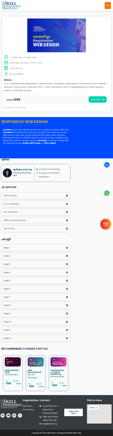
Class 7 (6, 297)
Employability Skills (12, 371)
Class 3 (6, 264)
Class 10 (7, 322)
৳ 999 (8, 382)
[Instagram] (20, 415)
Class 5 (6, 280)
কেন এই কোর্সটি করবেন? (11, 204)
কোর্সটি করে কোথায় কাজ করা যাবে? (14, 220)
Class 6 (6, 289)
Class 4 (6, 272)
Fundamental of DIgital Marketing (57, 372)
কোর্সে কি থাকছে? (9, 228)
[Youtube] (8, 415)
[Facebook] (3, 415)
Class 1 (6, 248)
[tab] (35, 196)
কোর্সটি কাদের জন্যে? (10, 195)
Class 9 (6, 313)
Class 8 (6, 305)
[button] (98, 99)
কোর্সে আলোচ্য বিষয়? (10, 212)
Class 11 (6, 330)
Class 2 (6, 256)
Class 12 (7, 338)
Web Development (34, 371)
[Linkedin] (14, 415)
